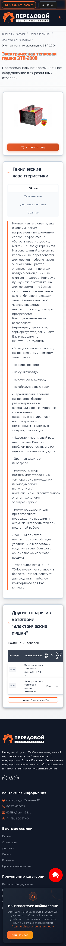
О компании (9, 842)
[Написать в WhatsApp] (5, 779)
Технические (33, 196)
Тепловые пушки (39, 34)
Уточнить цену (35, 147)
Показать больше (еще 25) (34, 700)
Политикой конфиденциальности (33, 926)
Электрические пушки (16, 40)
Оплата (6, 854)
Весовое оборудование (17, 884)
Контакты (8, 860)
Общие (33, 188)
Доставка (8, 848)
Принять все (20, 935)
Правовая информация (16, 866)
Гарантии (33, 212)
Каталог (20, 34)
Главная (7, 34)
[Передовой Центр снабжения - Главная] (26, 17)
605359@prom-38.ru (18, 812)
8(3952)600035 (15, 806)
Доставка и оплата (33, 204)
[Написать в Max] (17, 779)
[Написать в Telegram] (11, 779)
